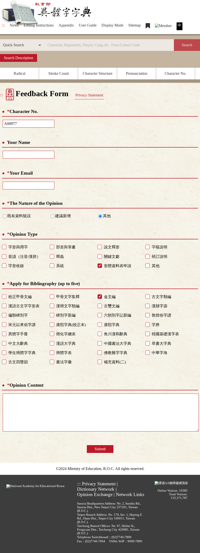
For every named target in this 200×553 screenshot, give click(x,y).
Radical (19, 73)
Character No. (175, 73)
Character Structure (97, 73)
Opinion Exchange (94, 494)
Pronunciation (136, 73)
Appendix (66, 25)
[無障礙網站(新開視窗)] (171, 483)
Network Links (130, 494)
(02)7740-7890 (121, 537)
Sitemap (134, 25)
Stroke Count (58, 73)
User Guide (88, 25)
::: (3, 25)
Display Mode (112, 25)
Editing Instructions (39, 25)
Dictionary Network (95, 489)
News (14, 25)
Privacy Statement (89, 95)
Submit (100, 449)
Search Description (18, 58)
